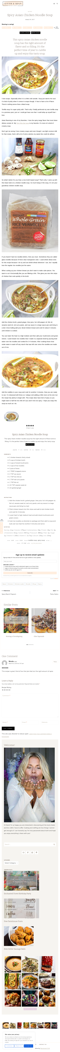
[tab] (28, 644)
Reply (55, 662)
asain (4, 584)
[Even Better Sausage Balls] (30, 936)
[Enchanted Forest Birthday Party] (30, 881)
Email (24, 722)
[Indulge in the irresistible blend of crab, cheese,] (47, 998)
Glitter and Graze (36, 543)
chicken (10, 584)
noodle (28, 584)
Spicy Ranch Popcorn (9, 592)
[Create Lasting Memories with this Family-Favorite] (47, 964)
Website (44, 722)
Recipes (30, 11)
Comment (6, 696)
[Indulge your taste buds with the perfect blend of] (47, 981)
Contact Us (42, 1044)
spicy (40, 584)
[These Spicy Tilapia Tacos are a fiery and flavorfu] (30, 998)
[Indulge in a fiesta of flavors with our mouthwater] (30, 981)
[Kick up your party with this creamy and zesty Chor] (13, 964)
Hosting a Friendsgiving (14, 636)
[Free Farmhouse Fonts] (30, 908)
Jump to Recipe (25, 32)
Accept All (28, 1046)
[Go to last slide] (5, 626)
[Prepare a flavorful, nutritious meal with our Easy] (13, 981)
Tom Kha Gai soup (23, 123)
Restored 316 (45, 1048)
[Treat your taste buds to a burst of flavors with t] (13, 998)
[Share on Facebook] (1, 523)
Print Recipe (36, 32)
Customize (9, 1046)
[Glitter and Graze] (13, 4)
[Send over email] (1, 532)
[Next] (54, 626)
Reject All (19, 1046)
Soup (34, 584)
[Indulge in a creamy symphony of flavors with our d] (30, 964)
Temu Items (54, 592)
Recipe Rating (6, 687)
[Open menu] (54, 3)
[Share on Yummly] (1, 529)
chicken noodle (19, 584)
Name (5, 722)
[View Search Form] (57, 4)
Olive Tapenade (39, 636)
